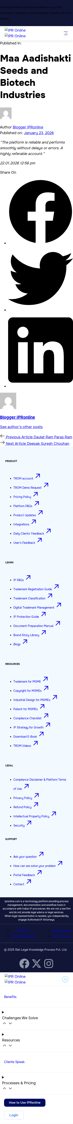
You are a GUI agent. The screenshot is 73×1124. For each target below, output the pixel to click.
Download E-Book (25, 736)
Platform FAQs (23, 506)
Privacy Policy (23, 798)
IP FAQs (19, 580)
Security (19, 825)
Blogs (17, 644)
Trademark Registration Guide (33, 589)
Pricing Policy (22, 497)
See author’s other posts (21, 427)
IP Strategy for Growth (28, 727)
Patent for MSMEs (26, 709)
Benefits (10, 997)
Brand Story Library (26, 635)
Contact (19, 884)
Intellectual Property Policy (31, 816)
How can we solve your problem (34, 866)
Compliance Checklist (27, 718)
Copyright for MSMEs (27, 691)
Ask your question (25, 857)
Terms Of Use (61, 936)
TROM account (23, 478)
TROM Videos (22, 746)
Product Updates (25, 515)
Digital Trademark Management (34, 607)
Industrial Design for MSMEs (32, 700)
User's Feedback (24, 543)
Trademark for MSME (27, 681)
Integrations (21, 524)
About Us (23, 930)
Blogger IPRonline (28, 127)
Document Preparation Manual (33, 626)
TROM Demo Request (27, 488)
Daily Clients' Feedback (29, 533)
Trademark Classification (29, 598)
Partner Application (23, 936)
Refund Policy (22, 807)
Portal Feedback (24, 875)
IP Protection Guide (26, 617)
